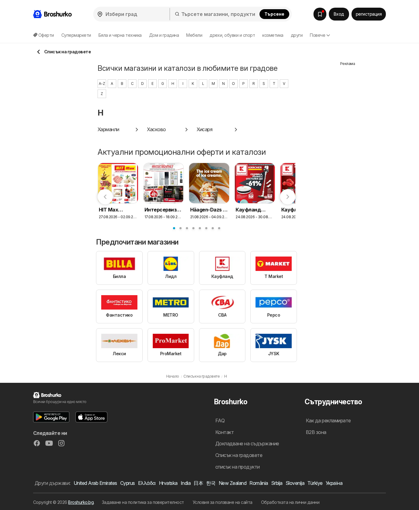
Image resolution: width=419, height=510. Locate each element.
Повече (317, 35)
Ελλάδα (147, 483)
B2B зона (316, 432)
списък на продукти (237, 467)
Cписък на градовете (238, 455)
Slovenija (295, 483)
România (258, 483)
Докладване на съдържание (247, 443)
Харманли (108, 129)
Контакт (224, 432)
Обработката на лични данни (290, 502)
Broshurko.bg (81, 502)
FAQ (220, 420)
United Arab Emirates (95, 483)
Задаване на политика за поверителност (143, 502)
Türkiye (314, 483)
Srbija (277, 483)
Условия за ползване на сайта (222, 502)
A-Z (102, 83)
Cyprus (127, 483)
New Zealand (232, 483)
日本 (198, 483)
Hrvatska (168, 483)
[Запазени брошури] (319, 14)
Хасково (156, 129)
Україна (334, 483)
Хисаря (205, 129)
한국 (211, 483)
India (185, 483)
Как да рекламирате (328, 420)
